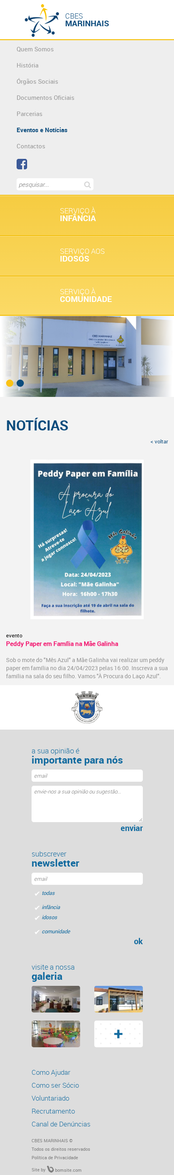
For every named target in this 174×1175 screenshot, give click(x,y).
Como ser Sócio (55, 1085)
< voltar (159, 441)
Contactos (31, 146)
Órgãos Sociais (37, 81)
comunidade (56, 931)
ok (138, 941)
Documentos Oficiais (45, 97)
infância (51, 907)
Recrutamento (53, 1111)
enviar (132, 828)
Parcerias (29, 114)
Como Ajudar (51, 1072)
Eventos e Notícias (42, 130)
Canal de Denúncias (61, 1124)
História (27, 65)
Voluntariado (50, 1098)
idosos (49, 917)
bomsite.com (68, 1170)
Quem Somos (35, 49)
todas (48, 893)
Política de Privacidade (55, 1157)
